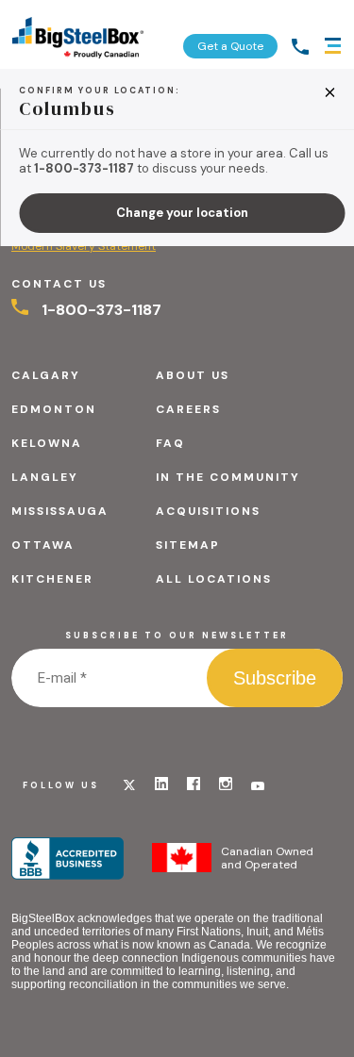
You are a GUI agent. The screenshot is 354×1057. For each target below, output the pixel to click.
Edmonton (53, 409)
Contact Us (59, 283)
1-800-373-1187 (99, 310)
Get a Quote (230, 46)
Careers (188, 409)
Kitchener (52, 578)
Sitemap (188, 545)
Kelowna (46, 443)
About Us (192, 375)
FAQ (170, 443)
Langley (44, 477)
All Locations (214, 578)
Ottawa (43, 545)
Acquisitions (208, 511)
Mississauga (60, 511)
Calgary (45, 375)
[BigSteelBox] (78, 34)
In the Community (228, 477)
